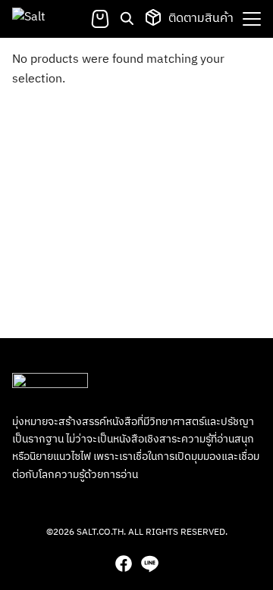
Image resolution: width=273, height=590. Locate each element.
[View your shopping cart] (100, 19)
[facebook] (123, 563)
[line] (149, 563)
